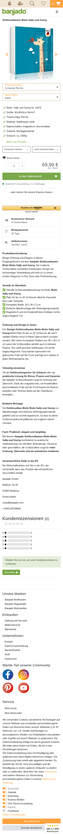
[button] (31, 209)
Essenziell (13, 788)
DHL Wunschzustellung (20, 803)
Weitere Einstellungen (14, 814)
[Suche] (31, 4)
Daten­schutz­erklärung (16, 646)
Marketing (13, 796)
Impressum (11, 658)
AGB (7, 654)
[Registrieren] (21, 4)
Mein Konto (11, 708)
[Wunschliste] (43, 4)
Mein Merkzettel (13, 713)
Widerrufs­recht (12, 625)
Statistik (12, 792)
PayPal (11, 807)
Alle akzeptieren (31, 821)
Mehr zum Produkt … (17, 141)
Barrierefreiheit (12, 650)
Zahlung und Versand (16, 620)
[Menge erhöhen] (22, 166)
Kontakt (9, 641)
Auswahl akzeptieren (31, 827)
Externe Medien (16, 799)
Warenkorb (10, 629)
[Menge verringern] (5, 166)
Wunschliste (12, 158)
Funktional (13, 810)
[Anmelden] (10, 4)
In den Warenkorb (30, 176)
